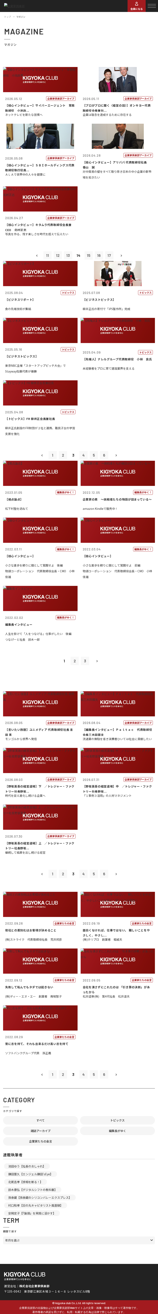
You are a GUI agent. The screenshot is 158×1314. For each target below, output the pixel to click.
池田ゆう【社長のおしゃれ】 (27, 1166)
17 (109, 255)
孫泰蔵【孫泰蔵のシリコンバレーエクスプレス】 (40, 1197)
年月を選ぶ (12, 1240)
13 (68, 255)
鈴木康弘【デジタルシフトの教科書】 (32, 1190)
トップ (7, 16)
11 (47, 255)
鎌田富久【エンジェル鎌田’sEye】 (30, 1174)
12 (57, 255)
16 (99, 255)
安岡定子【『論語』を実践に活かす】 (32, 1213)
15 (88, 255)
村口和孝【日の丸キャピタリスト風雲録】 (35, 1205)
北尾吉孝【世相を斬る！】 (25, 1182)
